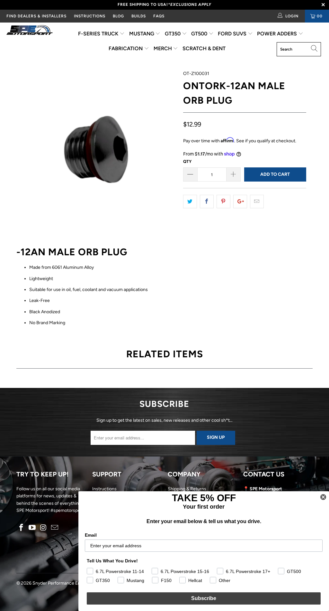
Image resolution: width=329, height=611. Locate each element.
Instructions (104, 489)
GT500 (200, 34)
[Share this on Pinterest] (223, 201)
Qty (187, 161)
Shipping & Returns (187, 489)
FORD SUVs (233, 34)
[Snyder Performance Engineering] (29, 31)
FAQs (158, 16)
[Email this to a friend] (257, 201)
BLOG (118, 16)
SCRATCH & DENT (204, 48)
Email (91, 535)
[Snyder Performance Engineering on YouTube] (32, 528)
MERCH (163, 48)
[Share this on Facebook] (207, 201)
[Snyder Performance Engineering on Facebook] (21, 528)
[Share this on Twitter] (190, 201)
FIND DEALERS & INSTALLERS (36, 16)
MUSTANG (142, 34)
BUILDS (138, 16)
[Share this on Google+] (240, 201)
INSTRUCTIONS (89, 16)
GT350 (173, 34)
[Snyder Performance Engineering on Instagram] (44, 528)
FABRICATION (126, 48)
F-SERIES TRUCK (99, 34)
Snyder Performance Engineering (65, 583)
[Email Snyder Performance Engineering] (54, 528)
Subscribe (203, 598)
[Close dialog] (323, 497)
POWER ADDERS (277, 34)
